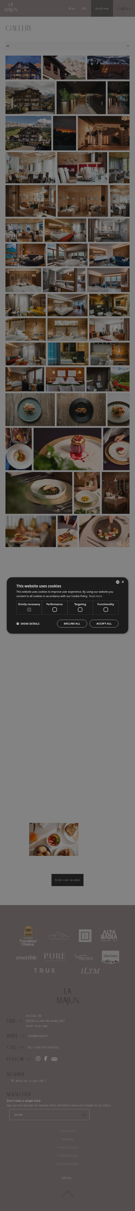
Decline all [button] (72, 623)
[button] (27, 624)
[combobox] (118, 582)
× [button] (122, 582)
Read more (95, 596)
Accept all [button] (104, 623)
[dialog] (67, 605)
